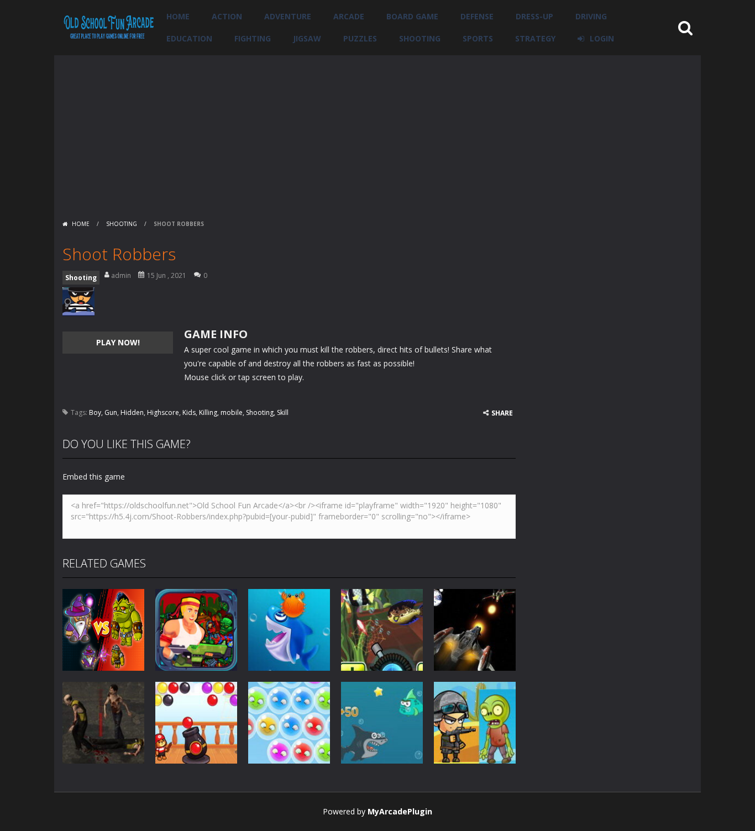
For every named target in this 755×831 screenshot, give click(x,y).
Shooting (420, 38)
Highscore (163, 412)
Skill (283, 412)
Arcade (348, 16)
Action (227, 16)
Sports (478, 38)
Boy (95, 412)
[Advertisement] (377, 132)
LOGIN (602, 38)
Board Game (412, 16)
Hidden (132, 412)
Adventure (287, 16)
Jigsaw (307, 38)
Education (189, 38)
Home (178, 16)
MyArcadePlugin (400, 811)
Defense (477, 16)
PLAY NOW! (118, 342)
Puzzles (360, 38)
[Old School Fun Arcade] (108, 27)
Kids (189, 412)
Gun (110, 412)
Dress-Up (534, 16)
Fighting (252, 38)
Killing (208, 412)
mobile (232, 412)
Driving (591, 16)
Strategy (535, 38)
